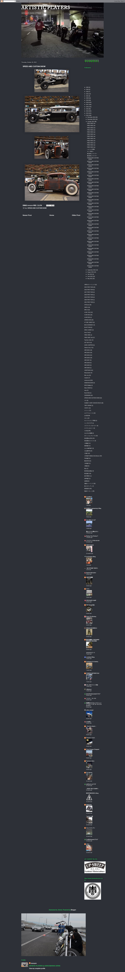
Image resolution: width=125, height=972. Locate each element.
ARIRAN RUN (87, 320)
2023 (87, 91)
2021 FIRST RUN (88, 302)
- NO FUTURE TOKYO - (92, 568)
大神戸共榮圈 (89, 577)
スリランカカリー (88, 428)
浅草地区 (86, 478)
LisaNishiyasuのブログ (92, 839)
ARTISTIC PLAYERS (45, 7)
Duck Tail (86, 332)
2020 (87, 98)
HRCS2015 (87, 357)
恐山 (85, 468)
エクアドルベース (88, 413)
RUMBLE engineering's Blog (93, 508)
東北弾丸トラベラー (92, 153)
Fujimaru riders (88, 340)
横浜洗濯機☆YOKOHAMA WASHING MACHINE (92, 640)
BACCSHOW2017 (88, 325)
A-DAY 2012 (87, 312)
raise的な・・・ (90, 721)
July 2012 (90, 274)
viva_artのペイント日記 (92, 684)
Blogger (73, 910)
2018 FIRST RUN (88, 294)
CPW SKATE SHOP (91, 600)
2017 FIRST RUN (88, 292)
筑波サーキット (88, 491)
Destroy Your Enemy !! (92, 536)
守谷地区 (86, 458)
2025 (87, 87)
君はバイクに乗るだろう (92, 531)
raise (85, 390)
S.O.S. (88, 589)
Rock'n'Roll (87, 393)
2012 (87, 115)
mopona (86, 377)
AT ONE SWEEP (88, 322)
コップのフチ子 (88, 423)
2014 (87, 111)
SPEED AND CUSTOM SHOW (37, 208)
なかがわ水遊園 (88, 433)
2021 (87, 96)
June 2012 (90, 276)
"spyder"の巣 (89, 816)
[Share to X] (50, 205)
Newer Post (27, 215)
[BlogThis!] (48, 205)
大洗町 (86, 453)
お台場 (86, 415)
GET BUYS (87, 342)
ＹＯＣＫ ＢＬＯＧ (91, 698)
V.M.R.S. (86, 408)
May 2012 (90, 278)
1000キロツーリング (89, 284)
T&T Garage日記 (90, 605)
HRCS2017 (87, 360)
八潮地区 (86, 443)
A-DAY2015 (87, 317)
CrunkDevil (89, 496)
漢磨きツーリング (88, 483)
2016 (87, 106)
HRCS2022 (87, 365)
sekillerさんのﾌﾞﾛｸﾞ (91, 784)
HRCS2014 (87, 355)
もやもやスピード (90, 652)
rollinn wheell (89, 710)
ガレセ (86, 418)
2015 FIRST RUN (88, 287)
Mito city (86, 375)
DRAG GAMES (88, 330)
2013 (87, 113)
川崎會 (86, 466)
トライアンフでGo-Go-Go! (92, 540)
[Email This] (47, 205)
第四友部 (86, 488)
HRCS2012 (87, 350)
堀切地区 (86, 445)
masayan (34, 963)
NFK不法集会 (87, 385)
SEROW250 (87, 395)
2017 (87, 104)
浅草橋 (86, 481)
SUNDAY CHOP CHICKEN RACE (92, 403)
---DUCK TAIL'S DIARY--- (92, 788)
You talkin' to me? (91, 520)
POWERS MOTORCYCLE (92, 673)
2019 (87, 100)
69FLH (86, 309)
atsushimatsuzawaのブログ (93, 694)
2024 (87, 89)
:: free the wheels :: (91, 726)
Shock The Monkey (91, 616)
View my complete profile (37, 968)
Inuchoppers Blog (91, 556)
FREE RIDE (87, 335)
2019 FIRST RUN (88, 297)
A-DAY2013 (87, 314)
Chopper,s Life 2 (90, 737)
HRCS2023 (87, 367)
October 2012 (91, 121)
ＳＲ (85, 400)
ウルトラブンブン (90, 828)
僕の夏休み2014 (88, 438)
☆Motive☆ (89, 689)
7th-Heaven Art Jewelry (92, 661)
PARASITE (89, 804)
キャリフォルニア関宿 (89, 420)
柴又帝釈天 (87, 476)
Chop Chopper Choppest (92, 749)
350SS (86, 307)
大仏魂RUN (87, 450)
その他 (86, 430)
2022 (87, 93)
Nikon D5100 (87, 388)
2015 (87, 109)
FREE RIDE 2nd (91, 123)
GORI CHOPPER (88, 345)
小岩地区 (86, 463)
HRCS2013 (87, 352)
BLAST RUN (87, 327)
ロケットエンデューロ (89, 435)
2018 (87, 102)
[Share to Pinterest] (53, 205)
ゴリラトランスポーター (90, 425)
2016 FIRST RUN (88, 289)
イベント (86, 410)
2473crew (86, 304)
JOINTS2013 (87, 370)
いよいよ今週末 (91, 149)
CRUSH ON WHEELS (91, 628)
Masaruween (87, 372)
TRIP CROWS (87, 405)
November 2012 (92, 119)
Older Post (76, 215)
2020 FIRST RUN (88, 299)
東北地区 (86, 473)
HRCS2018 (87, 362)
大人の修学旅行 (88, 448)
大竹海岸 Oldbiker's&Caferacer (91, 456)
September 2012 (92, 270)
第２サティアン (88, 486)
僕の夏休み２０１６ (89, 440)
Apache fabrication (91, 572)
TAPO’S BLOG (90, 545)
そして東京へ (90, 151)
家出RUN (86, 461)
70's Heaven (89, 772)
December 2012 (92, 117)
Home (51, 215)
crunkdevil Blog (90, 657)
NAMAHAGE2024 (88, 382)
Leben (87, 844)
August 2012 (91, 272)
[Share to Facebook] (52, 205)
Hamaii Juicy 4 (88, 347)
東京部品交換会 (88, 471)
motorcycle (87, 380)
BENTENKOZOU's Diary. (92, 793)
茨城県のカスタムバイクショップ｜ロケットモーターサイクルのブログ (94, 704)
